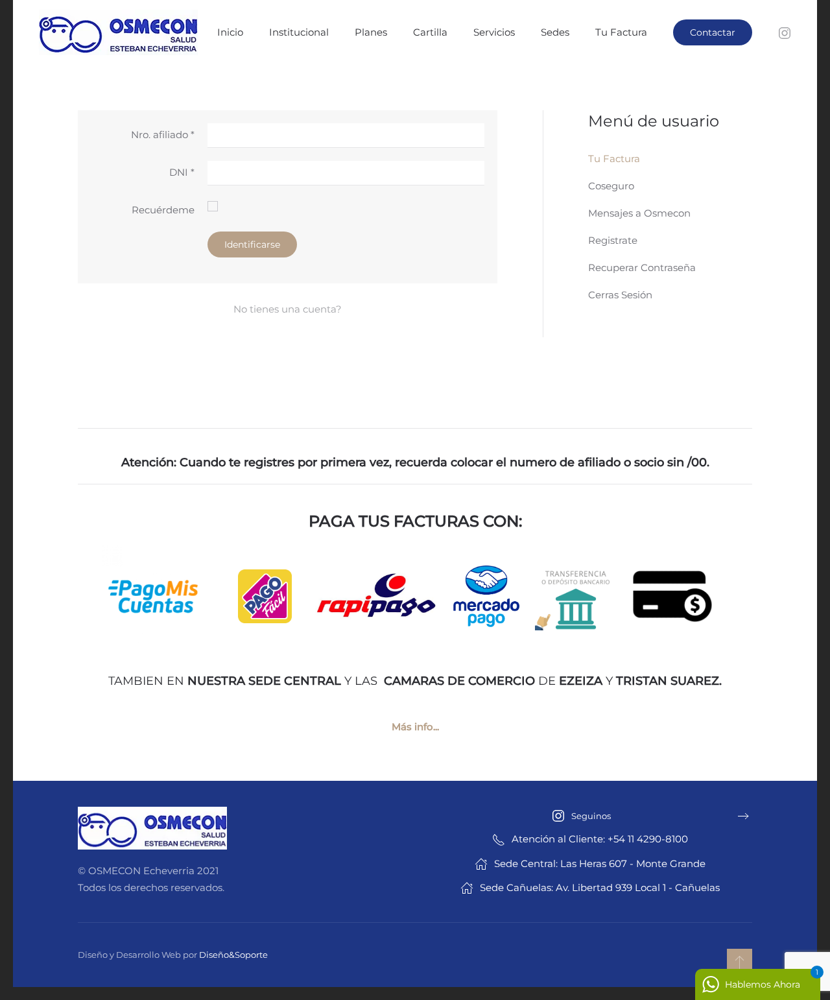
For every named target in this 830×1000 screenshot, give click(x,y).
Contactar (712, 32)
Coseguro (611, 186)
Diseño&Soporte (233, 954)
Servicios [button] (494, 32)
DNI (182, 172)
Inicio (230, 32)
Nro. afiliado (163, 134)
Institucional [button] (299, 32)
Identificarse (252, 244)
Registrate (612, 240)
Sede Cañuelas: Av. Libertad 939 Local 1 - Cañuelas (600, 887)
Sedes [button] (555, 32)
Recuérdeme (163, 210)
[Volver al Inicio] (120, 32)
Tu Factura (621, 32)
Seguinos (591, 816)
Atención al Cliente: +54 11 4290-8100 (600, 839)
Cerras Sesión (620, 295)
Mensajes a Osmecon (639, 213)
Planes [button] (371, 32)
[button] (739, 962)
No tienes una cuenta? (287, 309)
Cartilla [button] (430, 32)
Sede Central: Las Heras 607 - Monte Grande (600, 863)
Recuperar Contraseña (642, 267)
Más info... (415, 726)
